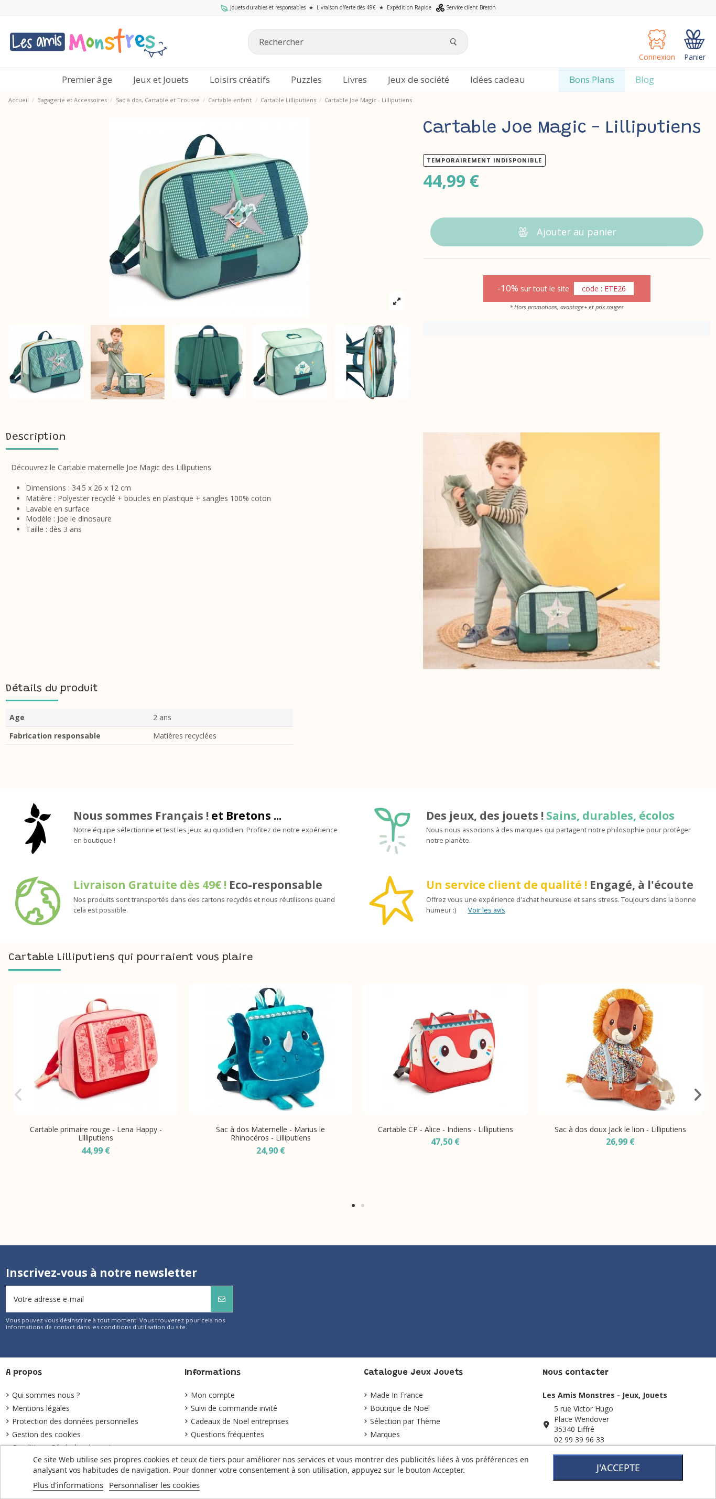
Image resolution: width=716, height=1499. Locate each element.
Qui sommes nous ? (46, 1395)
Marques (385, 1434)
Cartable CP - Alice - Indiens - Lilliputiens (445, 1129)
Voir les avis (486, 910)
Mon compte (213, 1395)
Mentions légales (41, 1408)
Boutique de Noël (400, 1408)
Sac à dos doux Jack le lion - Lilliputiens (620, 1129)
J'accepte (618, 1467)
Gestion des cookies (46, 1434)
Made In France (396, 1395)
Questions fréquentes (227, 1434)
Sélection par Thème (405, 1421)
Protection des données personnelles (75, 1421)
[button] (353, 1205)
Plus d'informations (68, 1485)
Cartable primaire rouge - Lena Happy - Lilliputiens (96, 1133)
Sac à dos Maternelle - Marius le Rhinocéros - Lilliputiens (270, 1133)
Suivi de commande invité (234, 1408)
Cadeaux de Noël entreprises (240, 1421)
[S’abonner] (222, 1299)
